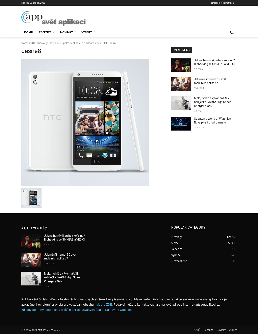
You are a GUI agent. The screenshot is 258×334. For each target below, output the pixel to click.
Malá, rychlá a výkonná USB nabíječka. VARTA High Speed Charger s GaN (212, 102)
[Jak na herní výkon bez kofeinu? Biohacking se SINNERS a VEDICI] (181, 65)
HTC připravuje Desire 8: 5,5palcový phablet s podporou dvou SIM (69, 43)
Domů (24, 43)
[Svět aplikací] (53, 18)
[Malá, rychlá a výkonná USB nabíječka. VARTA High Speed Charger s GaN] (181, 103)
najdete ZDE (103, 304)
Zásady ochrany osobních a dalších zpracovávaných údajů (62, 310)
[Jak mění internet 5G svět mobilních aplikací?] (181, 84)
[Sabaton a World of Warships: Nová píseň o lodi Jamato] (181, 124)
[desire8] (91, 122)
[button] (232, 32)
